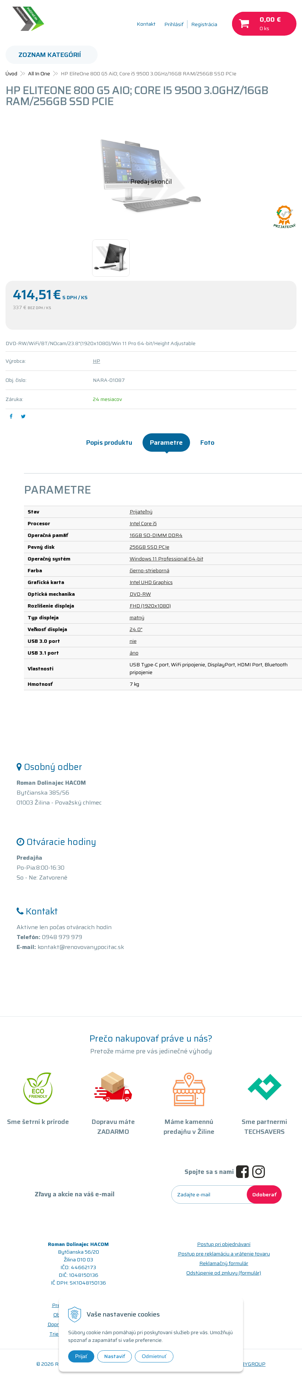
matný (137, 617)
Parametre (166, 442)
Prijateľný (141, 512)
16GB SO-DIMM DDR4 (156, 535)
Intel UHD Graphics (151, 582)
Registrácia (204, 24)
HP (96, 361)
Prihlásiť (173, 24)
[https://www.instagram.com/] (260, 1172)
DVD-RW (140, 594)
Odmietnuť (154, 1356)
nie (133, 641)
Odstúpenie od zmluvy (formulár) (223, 1273)
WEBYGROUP (249, 1364)
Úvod (11, 73)
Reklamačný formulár (223, 1263)
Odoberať (264, 1194)
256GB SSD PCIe (149, 547)
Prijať (81, 1356)
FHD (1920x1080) (150, 606)
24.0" (136, 629)
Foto (207, 442)
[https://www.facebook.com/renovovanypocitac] (244, 1172)
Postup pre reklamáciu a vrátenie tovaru (224, 1254)
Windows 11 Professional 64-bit (166, 559)
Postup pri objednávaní (223, 1244)
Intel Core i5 (143, 523)
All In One (39, 73)
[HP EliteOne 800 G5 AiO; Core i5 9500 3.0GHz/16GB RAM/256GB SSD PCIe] (151, 177)
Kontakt (146, 24)
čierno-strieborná (149, 570)
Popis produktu (109, 442)
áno (134, 653)
